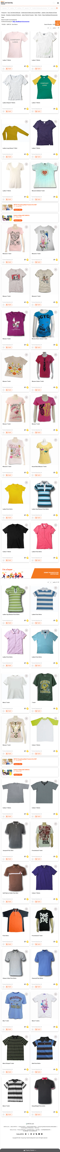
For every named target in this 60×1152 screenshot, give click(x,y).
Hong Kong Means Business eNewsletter (47, 1126)
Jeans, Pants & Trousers (28, 15)
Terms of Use (13, 1129)
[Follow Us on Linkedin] (31, 1134)
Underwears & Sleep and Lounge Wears (31, 12)
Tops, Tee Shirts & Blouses (13, 12)
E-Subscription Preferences (27, 1127)
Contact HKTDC (22, 1126)
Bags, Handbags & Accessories (50, 15)
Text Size (37, 1127)
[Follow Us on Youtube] (39, 1134)
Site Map (38, 1129)
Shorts (39, 15)
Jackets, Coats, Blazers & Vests (49, 12)
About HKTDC (14, 1126)
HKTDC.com (6, 1126)
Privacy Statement (21, 1129)
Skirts (36, 15)
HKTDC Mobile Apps (31, 1126)
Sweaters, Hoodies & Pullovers (13, 15)
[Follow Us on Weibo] (34, 1134)
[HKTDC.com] (30, 1123)
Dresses (3, 15)
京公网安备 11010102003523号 (30, 1130)
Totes (2, 17)
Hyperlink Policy (30, 1129)
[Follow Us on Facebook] (26, 1134)
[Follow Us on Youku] (41, 1134)
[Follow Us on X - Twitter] (28, 1134)
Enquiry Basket (30, 1150)
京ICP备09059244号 (45, 1129)
